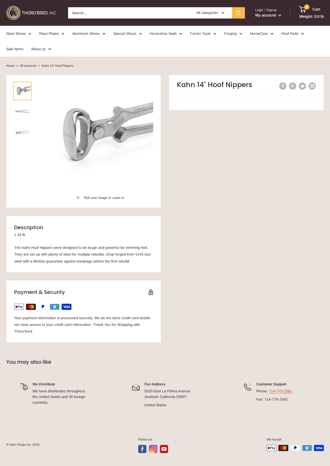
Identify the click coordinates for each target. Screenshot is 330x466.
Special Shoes (124, 33)
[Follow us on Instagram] (153, 449)
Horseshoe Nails (163, 33)
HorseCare (259, 33)
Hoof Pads (289, 33)
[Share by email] (312, 86)
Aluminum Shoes (86, 33)
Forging (230, 33)
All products (28, 65)
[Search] (238, 13)
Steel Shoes (16, 33)
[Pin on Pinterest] (292, 86)
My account (266, 15)
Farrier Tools (200, 33)
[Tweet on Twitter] (302, 86)
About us (38, 49)
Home (10, 65)
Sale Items (14, 49)
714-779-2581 (280, 391)
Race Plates (49, 33)
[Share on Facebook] (282, 86)
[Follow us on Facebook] (142, 449)
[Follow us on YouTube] (164, 449)
